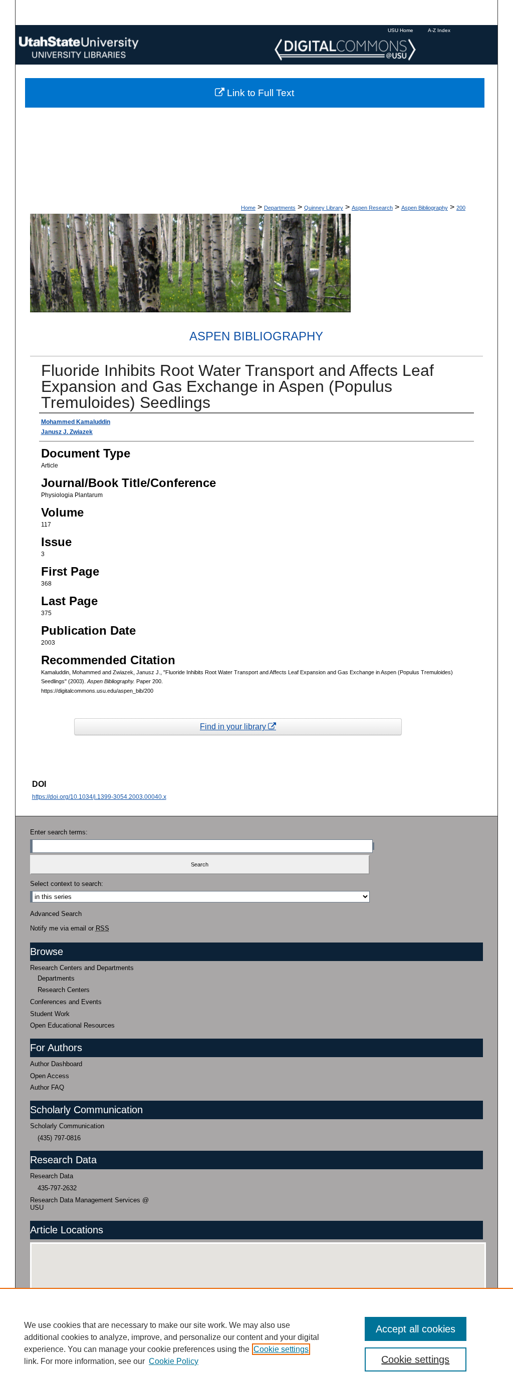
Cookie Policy (173, 1361)
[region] (256, 1343)
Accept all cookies (415, 1328)
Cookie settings (281, 1349)
